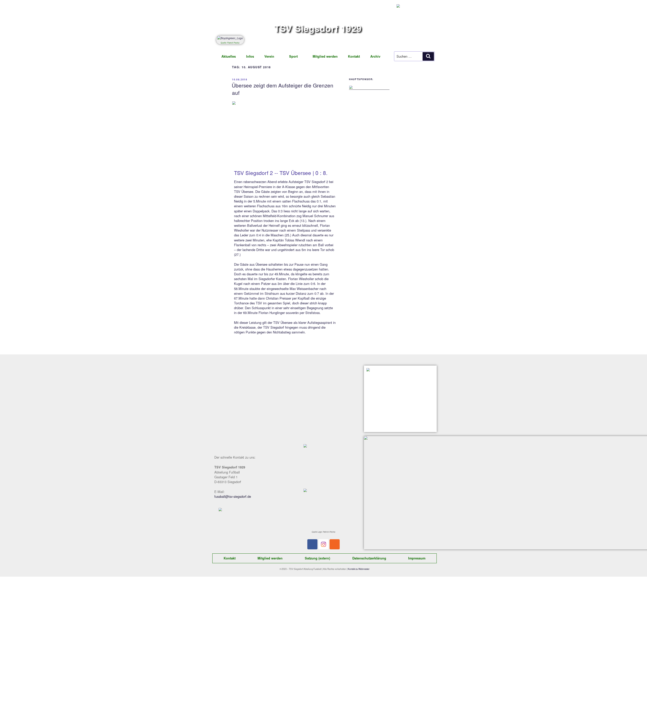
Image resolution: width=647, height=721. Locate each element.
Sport (293, 56)
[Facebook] (312, 544)
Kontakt (354, 56)
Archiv (375, 56)
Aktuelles (228, 56)
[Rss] (335, 544)
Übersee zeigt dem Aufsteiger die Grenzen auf (282, 88)
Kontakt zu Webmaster (358, 568)
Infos (250, 56)
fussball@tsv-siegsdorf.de (232, 496)
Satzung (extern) (317, 558)
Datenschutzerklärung (369, 558)
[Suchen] (428, 56)
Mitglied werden (325, 56)
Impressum (416, 558)
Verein (269, 56)
